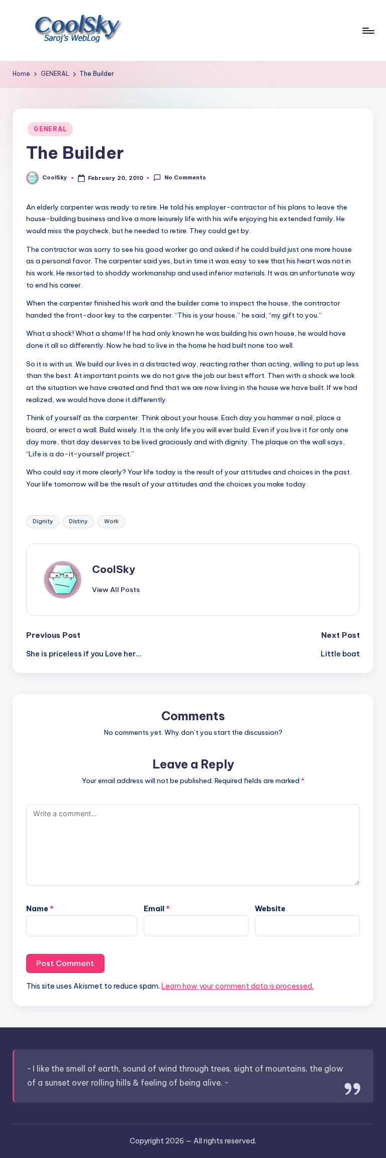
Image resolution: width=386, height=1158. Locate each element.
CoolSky (113, 569)
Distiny (78, 521)
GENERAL (50, 129)
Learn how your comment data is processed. (237, 986)
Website (270, 908)
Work (111, 521)
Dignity (43, 521)
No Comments (185, 177)
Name (40, 908)
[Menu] (367, 31)
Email (157, 908)
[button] (116, 589)
